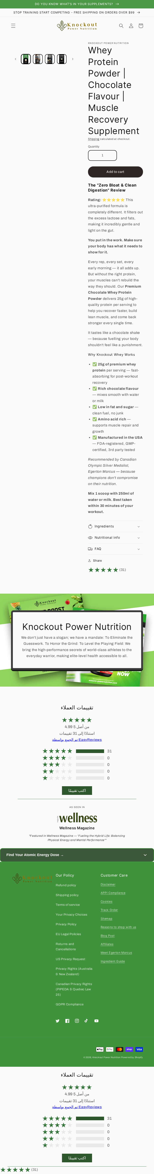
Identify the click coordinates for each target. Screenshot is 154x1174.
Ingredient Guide (113, 961)
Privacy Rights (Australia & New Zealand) (74, 971)
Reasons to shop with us (118, 927)
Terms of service (68, 904)
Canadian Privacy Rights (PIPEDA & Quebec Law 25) (74, 989)
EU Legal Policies (68, 934)
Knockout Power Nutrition (106, 1057)
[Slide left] (15, 59)
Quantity (93, 146)
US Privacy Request (70, 959)
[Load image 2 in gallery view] (38, 59)
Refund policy (66, 885)
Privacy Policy (66, 924)
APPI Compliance (113, 892)
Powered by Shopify (132, 1057)
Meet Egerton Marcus (116, 952)
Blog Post (108, 935)
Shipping (93, 138)
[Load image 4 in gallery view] (62, 59)
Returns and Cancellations (66, 946)
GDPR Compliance (69, 1004)
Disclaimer (108, 884)
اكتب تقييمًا (77, 790)
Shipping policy (67, 895)
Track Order (109, 910)
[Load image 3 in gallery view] (50, 59)
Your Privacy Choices (71, 914)
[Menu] (13, 26)
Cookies (106, 901)
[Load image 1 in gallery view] (26, 59)
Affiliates (107, 944)
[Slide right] (72, 59)
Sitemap (106, 918)
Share (97, 560)
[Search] (121, 26)
